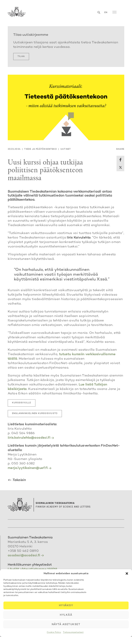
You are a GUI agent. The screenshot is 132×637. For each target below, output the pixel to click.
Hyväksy (66, 605)
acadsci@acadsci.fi (24, 555)
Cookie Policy (54, 632)
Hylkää (66, 615)
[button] (127, 573)
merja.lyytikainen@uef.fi (28, 468)
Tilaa (21, 56)
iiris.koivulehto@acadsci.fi (29, 438)
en (105, 13)
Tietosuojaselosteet (73, 632)
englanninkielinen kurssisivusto (35, 413)
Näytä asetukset (66, 624)
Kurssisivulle (21, 403)
